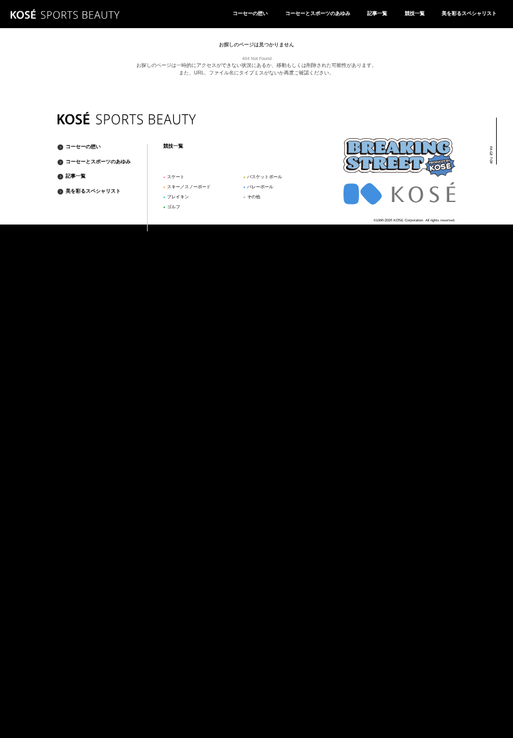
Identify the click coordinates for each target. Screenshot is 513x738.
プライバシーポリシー (433, 227)
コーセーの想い (250, 13)
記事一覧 (377, 13)
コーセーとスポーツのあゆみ (317, 13)
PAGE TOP (491, 155)
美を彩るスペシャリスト (469, 13)
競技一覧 (415, 13)
